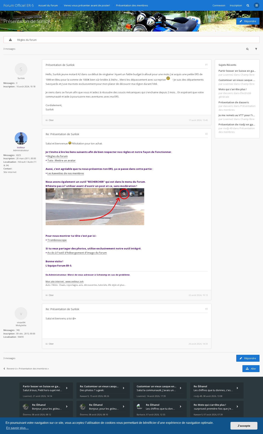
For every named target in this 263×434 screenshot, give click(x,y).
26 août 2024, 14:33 (198, 343)
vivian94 (21, 322)
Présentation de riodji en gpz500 (237, 124)
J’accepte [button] (244, 425)
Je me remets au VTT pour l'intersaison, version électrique (237, 115)
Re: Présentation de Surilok (62, 134)
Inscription (236, 5)
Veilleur (21, 147)
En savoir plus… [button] (17, 428)
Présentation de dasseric (234, 102)
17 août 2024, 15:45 (198, 120)
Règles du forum (27, 40)
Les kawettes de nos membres (65, 173)
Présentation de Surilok (26, 21)
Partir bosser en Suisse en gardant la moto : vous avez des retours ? (237, 70)
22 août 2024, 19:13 (198, 295)
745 (18, 330)
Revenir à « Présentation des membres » (28, 368)
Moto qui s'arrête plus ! (233, 89)
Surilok (21, 78)
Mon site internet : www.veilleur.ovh (65, 281)
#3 (206, 308)
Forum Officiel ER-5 (18, 5)
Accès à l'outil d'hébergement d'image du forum (77, 252)
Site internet (9, 172)
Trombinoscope (57, 240)
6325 (18, 155)
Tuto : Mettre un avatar (61, 160)
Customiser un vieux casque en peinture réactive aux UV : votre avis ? (237, 80)
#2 (206, 133)
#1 (206, 64)
